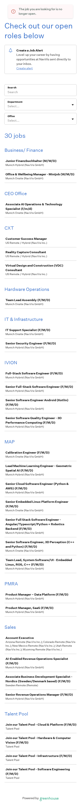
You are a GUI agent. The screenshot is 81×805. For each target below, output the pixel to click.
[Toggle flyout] (72, 105)
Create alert (24, 68)
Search (12, 87)
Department (15, 102)
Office (11, 116)
